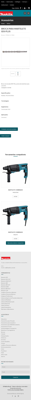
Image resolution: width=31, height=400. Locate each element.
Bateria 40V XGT (6, 288)
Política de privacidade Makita (15, 390)
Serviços (24, 2)
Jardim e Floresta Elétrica (8, 294)
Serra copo (4, 354)
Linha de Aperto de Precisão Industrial (11, 298)
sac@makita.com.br (9, 267)
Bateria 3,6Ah (5, 286)
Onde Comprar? (5, 135)
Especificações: (5, 93)
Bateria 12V (4, 277)
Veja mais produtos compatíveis (15, 243)
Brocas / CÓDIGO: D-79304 (7, 35)
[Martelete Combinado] (15, 173)
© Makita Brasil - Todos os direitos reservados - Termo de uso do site (15, 387)
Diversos (3, 337)
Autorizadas (9, 2)
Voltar (8, 23)
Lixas (2, 349)
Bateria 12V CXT (5, 279)
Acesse (15, 196)
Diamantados (5, 336)
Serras (3, 356)
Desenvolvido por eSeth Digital (15, 393)
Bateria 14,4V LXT (6, 281)
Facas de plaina (5, 341)
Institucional (4, 5)
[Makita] (6, 13)
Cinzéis (3, 334)
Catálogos (17, 2)
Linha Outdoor (5, 305)
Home (2, 2)
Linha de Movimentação (7, 301)
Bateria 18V (4, 283)
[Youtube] (25, 8)
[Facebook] (21, 8)
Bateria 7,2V (4, 290)
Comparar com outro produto (8, 129)
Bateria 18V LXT (5, 285)
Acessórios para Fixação (8, 321)
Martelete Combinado (15, 190)
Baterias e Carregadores (8, 330)
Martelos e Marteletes (7, 309)
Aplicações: (4, 115)
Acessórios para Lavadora (8, 322)
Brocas (3, 332)
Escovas (3, 339)
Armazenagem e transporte (8, 328)
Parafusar (4, 351)
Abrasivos (4, 319)
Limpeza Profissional (6, 296)
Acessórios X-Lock (6, 326)
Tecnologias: (5, 101)
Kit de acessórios (6, 347)
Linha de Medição (6, 300)
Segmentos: (4, 107)
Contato (12, 5)
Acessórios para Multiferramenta (10, 324)
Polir (2, 352)
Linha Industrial (5, 303)
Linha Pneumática (6, 307)
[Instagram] (29, 8)
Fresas (3, 343)
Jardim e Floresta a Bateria (8, 292)
